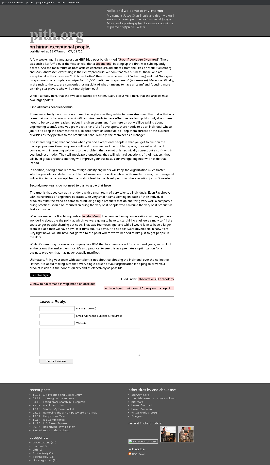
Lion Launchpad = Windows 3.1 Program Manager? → (139, 288)
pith (35, 449)
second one (103, 64)
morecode (73, 2)
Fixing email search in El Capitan (59, 402)
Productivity (40, 453)
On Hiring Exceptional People (59, 46)
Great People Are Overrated (138, 59)
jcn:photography (45, 2)
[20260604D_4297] (144, 441)
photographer (133, 23)
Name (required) (86, 308)
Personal (38, 446)
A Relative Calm (48, 405)
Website (81, 323)
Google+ (137, 416)
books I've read (141, 405)
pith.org (61, 2)
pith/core (137, 402)
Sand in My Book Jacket (53, 409)
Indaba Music (91, 216)
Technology (166, 279)
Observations (147, 279)
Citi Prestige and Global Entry (57, 395)
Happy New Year (49, 416)
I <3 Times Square (50, 423)
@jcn (126, 27)
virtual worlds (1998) (145, 412)
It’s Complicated (49, 419)
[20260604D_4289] (187, 441)
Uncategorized (42, 460)
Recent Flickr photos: (145, 423)
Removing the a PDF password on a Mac (65, 412)
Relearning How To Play (54, 427)
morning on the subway (53, 398)
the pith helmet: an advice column (153, 398)
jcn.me (29, 2)
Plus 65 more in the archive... (51, 430)
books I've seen (141, 409)
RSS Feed (138, 454)
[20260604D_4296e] (169, 441)
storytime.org (140, 395)
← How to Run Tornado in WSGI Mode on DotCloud (62, 284)
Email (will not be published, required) (99, 316)
